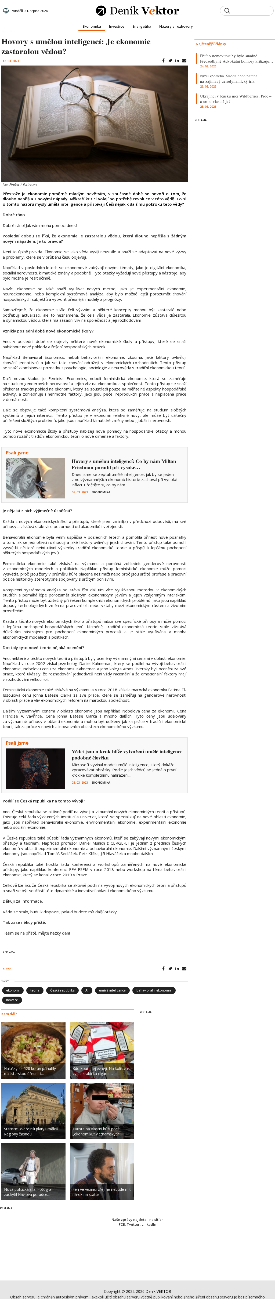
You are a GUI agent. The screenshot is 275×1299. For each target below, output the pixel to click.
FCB (122, 1224)
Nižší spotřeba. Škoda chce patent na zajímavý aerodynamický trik (228, 78)
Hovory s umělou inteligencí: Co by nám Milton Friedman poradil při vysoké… (124, 464)
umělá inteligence (112, 990)
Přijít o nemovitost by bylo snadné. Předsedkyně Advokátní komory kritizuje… (236, 58)
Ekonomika (101, 492)
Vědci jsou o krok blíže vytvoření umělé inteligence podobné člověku (127, 754)
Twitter (133, 1224)
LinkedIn (149, 1224)
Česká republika (62, 990)
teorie (34, 990)
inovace (12, 1000)
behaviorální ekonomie (154, 990)
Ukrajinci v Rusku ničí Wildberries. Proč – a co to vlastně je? (236, 98)
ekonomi (13, 990)
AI (86, 990)
